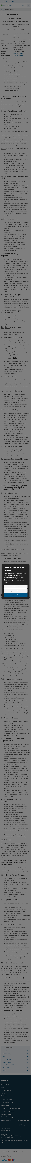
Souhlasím (15, 595)
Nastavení (15, 587)
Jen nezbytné (15, 591)
